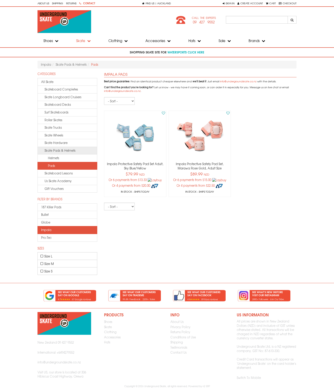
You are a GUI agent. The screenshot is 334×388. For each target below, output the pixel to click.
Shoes (48, 40)
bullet (45, 214)
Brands (255, 40)
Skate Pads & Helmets (71, 64)
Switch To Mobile (249, 377)
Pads (51, 166)
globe (45, 222)
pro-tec (46, 237)
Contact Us (178, 352)
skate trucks (53, 127)
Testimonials (178, 347)
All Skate (47, 82)
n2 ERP (206, 386)
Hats (192, 40)
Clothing (115, 40)
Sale (222, 40)
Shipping (57, 3)
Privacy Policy (180, 327)
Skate (81, 40)
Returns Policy (180, 332)
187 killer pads (51, 207)
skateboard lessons (59, 173)
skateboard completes (61, 89)
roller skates (53, 120)
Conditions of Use (183, 337)
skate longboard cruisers (63, 97)
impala (46, 230)
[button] (229, 3)
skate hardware (56, 143)
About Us (43, 3)
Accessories (155, 40)
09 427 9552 (204, 22)
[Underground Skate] (100, 21)
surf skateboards (56, 112)
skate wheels (54, 135)
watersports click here (185, 52)
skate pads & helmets (60, 150)
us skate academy (58, 181)
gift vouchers (54, 188)
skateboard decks (58, 104)
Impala (46, 64)
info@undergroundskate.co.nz (238, 81)
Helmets (53, 158)
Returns (71, 3)
